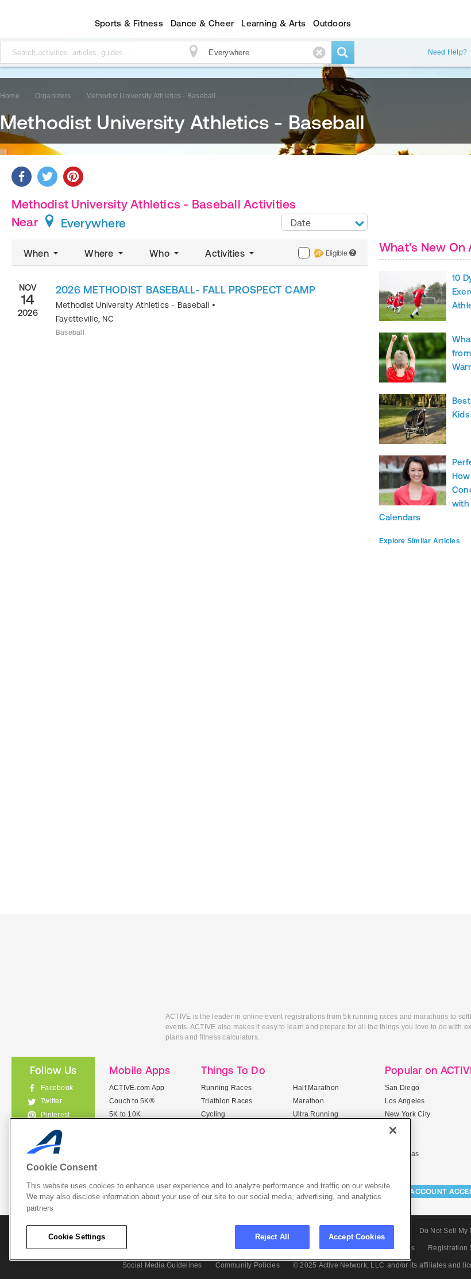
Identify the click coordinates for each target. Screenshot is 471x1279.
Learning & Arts (273, 23)
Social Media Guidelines (162, 1265)
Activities (226, 253)
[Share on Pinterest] (73, 177)
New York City (407, 1114)
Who (160, 253)
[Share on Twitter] (47, 177)
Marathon (308, 1101)
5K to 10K (125, 1114)
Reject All (272, 1236)
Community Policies (247, 1265)
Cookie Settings (77, 1236)
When (37, 253)
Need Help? (447, 52)
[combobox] (324, 222)
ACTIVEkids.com (79, 1029)
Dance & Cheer (202, 23)
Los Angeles (405, 1101)
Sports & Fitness (129, 23)
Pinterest (55, 1115)
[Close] (393, 1130)
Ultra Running (315, 1114)
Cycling (213, 1114)
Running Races (226, 1088)
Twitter (51, 1101)
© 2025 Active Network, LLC (338, 1265)
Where (99, 253)
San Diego (402, 1088)
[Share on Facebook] (21, 177)
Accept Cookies (357, 1236)
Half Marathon (316, 1088)
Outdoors (332, 23)
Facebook (57, 1088)
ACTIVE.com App (136, 1088)
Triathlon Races (227, 1101)
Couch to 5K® (132, 1101)
